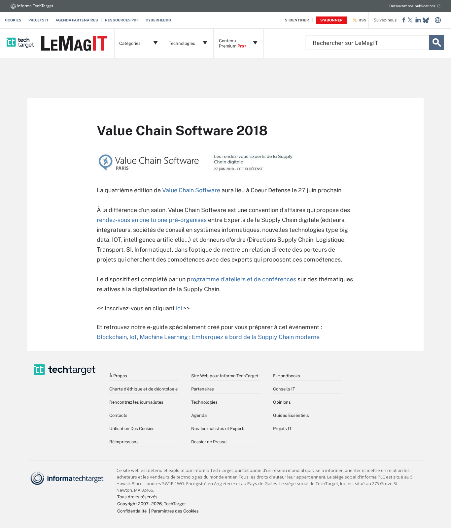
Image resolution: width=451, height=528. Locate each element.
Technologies (204, 402)
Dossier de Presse (208, 441)
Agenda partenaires (76, 20)
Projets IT (38, 20)
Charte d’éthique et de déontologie (143, 389)
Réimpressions (124, 441)
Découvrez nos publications (412, 6)
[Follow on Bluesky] (426, 20)
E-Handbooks (286, 375)
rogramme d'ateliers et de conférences (243, 279)
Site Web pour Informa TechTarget (225, 375)
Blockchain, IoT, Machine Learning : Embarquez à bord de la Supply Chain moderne (209, 336)
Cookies (13, 20)
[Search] (436, 42)
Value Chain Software (191, 190)
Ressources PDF (122, 20)
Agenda (199, 415)
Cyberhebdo (158, 20)
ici (179, 308)
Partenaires (202, 389)
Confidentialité (132, 511)
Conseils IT (284, 389)
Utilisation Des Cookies (132, 428)
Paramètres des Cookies (175, 511)
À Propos (118, 375)
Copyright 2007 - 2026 (139, 503)
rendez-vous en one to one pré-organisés (152, 219)
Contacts (118, 415)
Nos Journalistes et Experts (218, 428)
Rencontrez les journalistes (136, 402)
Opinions (282, 402)
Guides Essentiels (291, 415)
